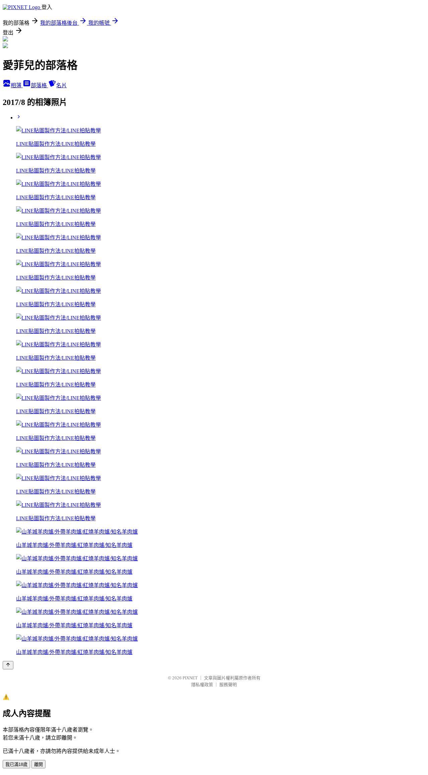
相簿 (17, 85)
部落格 (39, 85)
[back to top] (8, 665)
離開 (38, 764)
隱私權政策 (202, 684)
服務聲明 (228, 684)
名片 (61, 85)
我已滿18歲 (16, 764)
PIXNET (190, 677)
